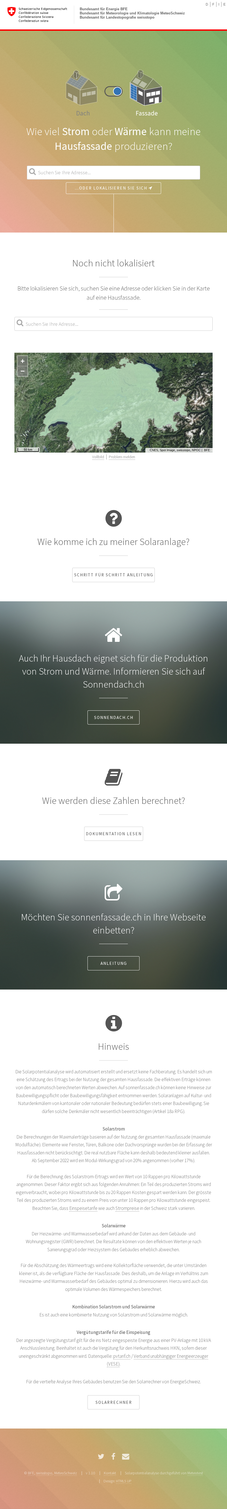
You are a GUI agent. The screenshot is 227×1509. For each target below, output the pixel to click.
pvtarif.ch (121, 1356)
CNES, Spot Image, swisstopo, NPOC (175, 450)
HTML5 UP (123, 1480)
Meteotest (195, 1472)
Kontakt (110, 1472)
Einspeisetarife (83, 1208)
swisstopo (44, 1472)
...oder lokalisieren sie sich (112, 188)
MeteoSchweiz (65, 1472)
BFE (207, 450)
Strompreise (127, 1208)
